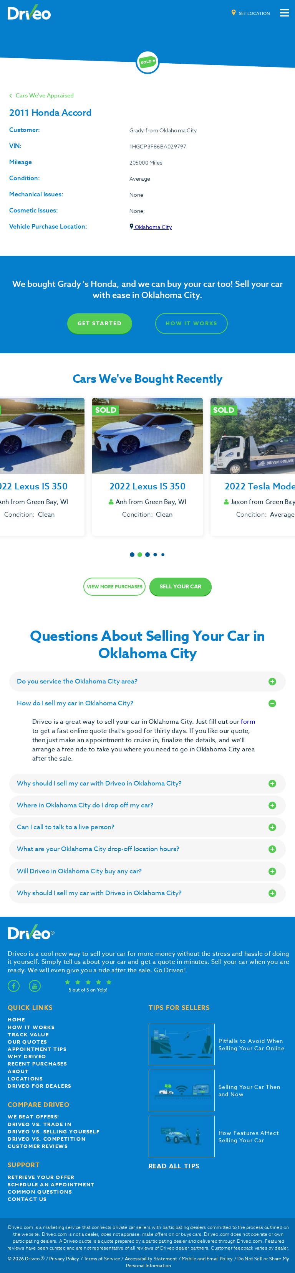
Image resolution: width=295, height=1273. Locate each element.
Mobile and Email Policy (207, 1258)
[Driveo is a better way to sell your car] (29, 13)
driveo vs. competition (47, 1138)
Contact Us (27, 1199)
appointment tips (37, 1049)
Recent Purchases (37, 1063)
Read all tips (174, 1166)
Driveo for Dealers (39, 1085)
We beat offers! (34, 1116)
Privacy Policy (64, 1258)
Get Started (100, 323)
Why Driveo (27, 1056)
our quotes (27, 1041)
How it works (31, 1027)
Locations (25, 1078)
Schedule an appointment (51, 1184)
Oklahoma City (153, 227)
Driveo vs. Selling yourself (53, 1131)
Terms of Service (102, 1258)
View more (115, 586)
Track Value (28, 1034)
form (248, 721)
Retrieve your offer (41, 1177)
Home (16, 1019)
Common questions (40, 1191)
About (18, 1071)
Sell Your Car (180, 587)
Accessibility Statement (151, 1258)
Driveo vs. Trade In (39, 1124)
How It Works (191, 323)
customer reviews (38, 1146)
